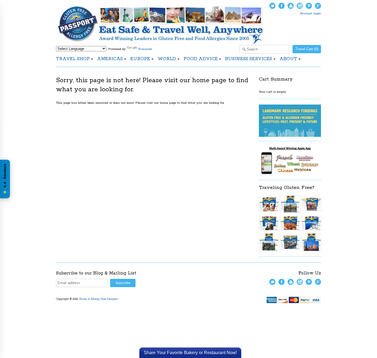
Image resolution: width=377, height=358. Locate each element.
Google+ (318, 6)
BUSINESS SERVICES (248, 59)
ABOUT (288, 59)
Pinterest (309, 6)
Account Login (310, 13)
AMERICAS (110, 59)
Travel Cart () (306, 49)
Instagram (300, 6)
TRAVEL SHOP (73, 59)
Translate (145, 49)
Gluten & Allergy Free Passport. (99, 299)
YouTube (291, 6)
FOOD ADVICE (201, 59)
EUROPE (140, 59)
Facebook (281, 6)
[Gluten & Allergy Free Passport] (169, 43)
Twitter (272, 6)
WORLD (167, 59)
